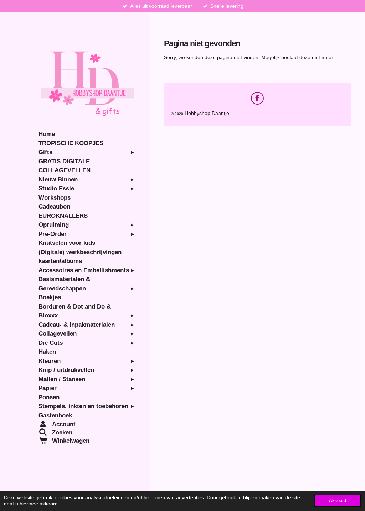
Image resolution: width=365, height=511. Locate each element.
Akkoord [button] (337, 500)
